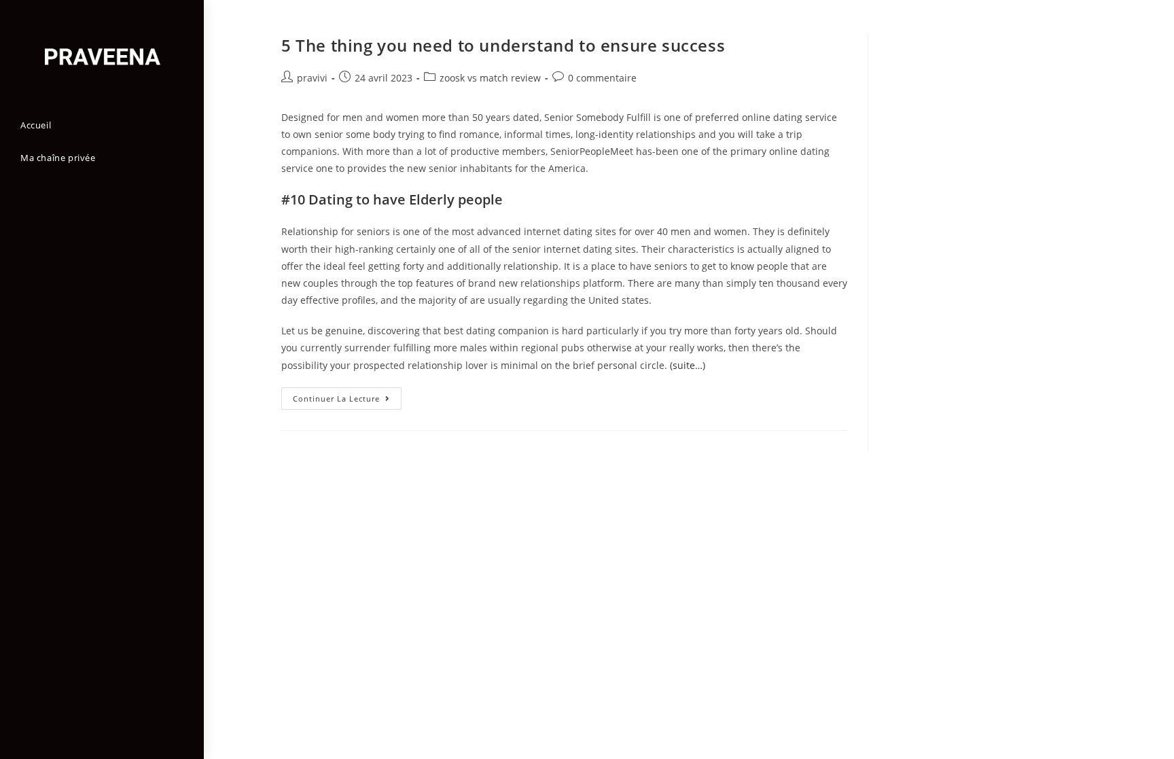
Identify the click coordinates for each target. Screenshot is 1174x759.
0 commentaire (602, 77)
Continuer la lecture (347, 401)
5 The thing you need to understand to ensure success (503, 45)
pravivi (312, 77)
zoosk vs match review (490, 77)
